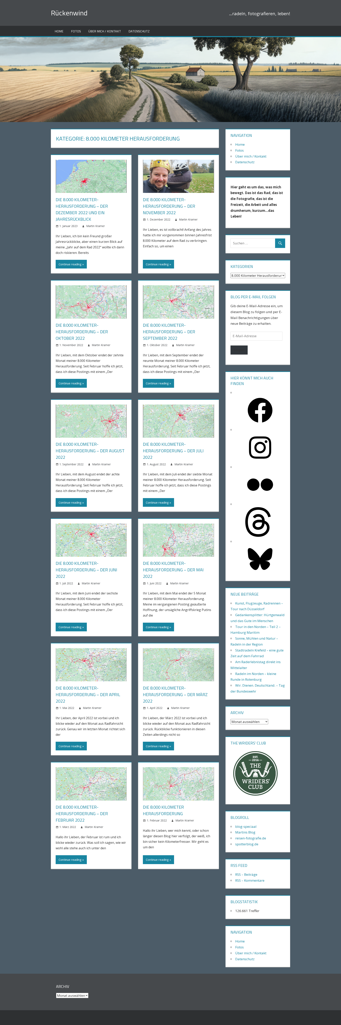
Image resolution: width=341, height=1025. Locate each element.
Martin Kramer (95, 226)
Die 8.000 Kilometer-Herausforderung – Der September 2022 (169, 332)
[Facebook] (260, 423)
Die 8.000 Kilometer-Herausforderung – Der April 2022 (88, 694)
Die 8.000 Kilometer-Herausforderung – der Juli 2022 (173, 451)
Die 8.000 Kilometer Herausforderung (163, 810)
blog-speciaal (246, 826)
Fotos (76, 31)
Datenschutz (139, 31)
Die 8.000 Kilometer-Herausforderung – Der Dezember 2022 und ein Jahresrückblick (82, 209)
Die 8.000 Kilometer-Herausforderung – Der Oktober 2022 (82, 332)
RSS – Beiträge (246, 874)
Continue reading (70, 264)
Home (59, 31)
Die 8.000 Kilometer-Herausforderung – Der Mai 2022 (173, 570)
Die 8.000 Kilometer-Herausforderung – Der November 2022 (169, 206)
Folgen (239, 350)
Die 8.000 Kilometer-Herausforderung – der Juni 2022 (86, 570)
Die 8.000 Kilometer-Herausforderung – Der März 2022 (175, 694)
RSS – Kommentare (249, 880)
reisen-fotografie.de (250, 838)
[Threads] (260, 535)
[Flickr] (260, 498)
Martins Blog (245, 832)
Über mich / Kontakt (104, 31)
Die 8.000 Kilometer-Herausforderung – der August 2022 (90, 451)
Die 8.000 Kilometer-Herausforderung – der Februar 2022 (82, 813)
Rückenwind (69, 12)
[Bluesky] (260, 572)
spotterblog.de (246, 844)
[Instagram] (260, 461)
